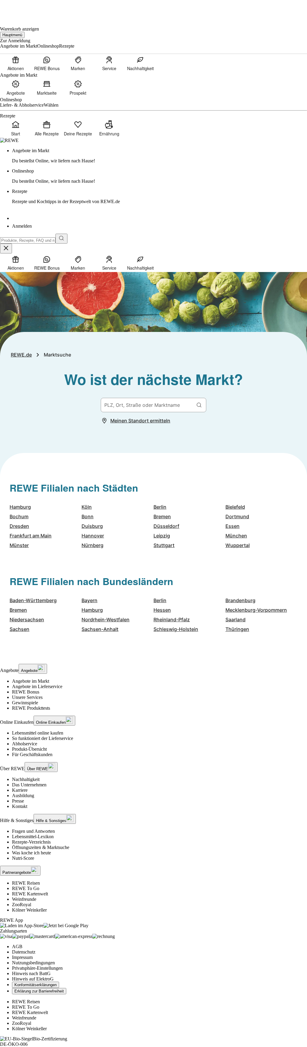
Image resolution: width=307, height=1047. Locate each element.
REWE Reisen (26, 883)
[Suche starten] (61, 239)
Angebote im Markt (30, 681)
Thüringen (237, 629)
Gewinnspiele (25, 702)
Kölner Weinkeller (29, 909)
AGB (17, 946)
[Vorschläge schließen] (6, 248)
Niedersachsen (27, 620)
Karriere (20, 790)
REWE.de (21, 355)
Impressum (22, 957)
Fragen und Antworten (33, 831)
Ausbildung (23, 795)
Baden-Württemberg (33, 600)
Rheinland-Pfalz (172, 620)
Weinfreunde (24, 899)
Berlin (160, 507)
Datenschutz (23, 951)
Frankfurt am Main (31, 536)
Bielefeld (235, 507)
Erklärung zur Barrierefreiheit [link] (39, 991)
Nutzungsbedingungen (33, 962)
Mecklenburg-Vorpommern (256, 610)
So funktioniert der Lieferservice (42, 738)
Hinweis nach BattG (31, 973)
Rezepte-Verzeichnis (31, 841)
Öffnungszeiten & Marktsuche (40, 847)
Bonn (88, 516)
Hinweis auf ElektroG (33, 978)
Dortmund (237, 516)
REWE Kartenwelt (30, 893)
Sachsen (19, 629)
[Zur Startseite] (20, 9)
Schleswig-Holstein (176, 629)
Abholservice (24, 743)
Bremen (162, 516)
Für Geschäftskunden (32, 754)
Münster (19, 545)
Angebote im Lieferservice (37, 686)
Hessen (162, 610)
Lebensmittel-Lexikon (33, 836)
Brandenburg (240, 600)
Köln (87, 507)
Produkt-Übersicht (29, 749)
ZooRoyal (21, 904)
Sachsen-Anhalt (100, 629)
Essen (232, 526)
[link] (159, 156)
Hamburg (20, 507)
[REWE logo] (9, 140)
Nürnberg (92, 545)
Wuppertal (237, 545)
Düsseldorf (166, 526)
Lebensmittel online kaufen (37, 732)
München (236, 536)
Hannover (93, 536)
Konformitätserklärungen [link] (35, 985)
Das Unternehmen (29, 784)
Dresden (19, 526)
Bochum (19, 516)
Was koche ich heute (31, 852)
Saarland (235, 620)
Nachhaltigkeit (26, 779)
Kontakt (19, 806)
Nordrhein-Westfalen (106, 620)
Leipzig (162, 536)
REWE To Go (25, 888)
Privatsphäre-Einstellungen (37, 968)
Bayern (89, 600)
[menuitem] (15, 63)
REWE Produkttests (31, 708)
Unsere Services (27, 697)
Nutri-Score (23, 858)
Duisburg (92, 526)
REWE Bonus (25, 691)
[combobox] (27, 240)
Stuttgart (164, 545)
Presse (18, 800)
